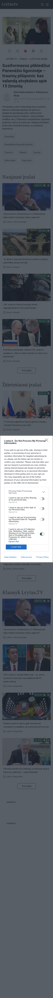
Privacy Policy (42, 557)
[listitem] (26, 492)
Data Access (26, 557)
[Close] (47, 441)
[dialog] (26, 499)
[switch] (42, 498)
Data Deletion (10, 557)
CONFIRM (16, 547)
